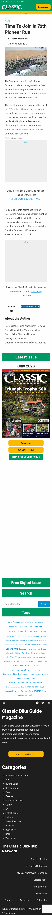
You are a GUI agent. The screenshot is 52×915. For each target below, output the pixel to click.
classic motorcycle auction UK (15, 640)
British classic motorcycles (18, 626)
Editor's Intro (12, 648)
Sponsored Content (12, 674)
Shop (8, 833)
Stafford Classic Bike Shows (25, 678)
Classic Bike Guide (30, 306)
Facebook (23, 649)
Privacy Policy (34, 908)
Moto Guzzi (28, 666)
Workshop (10, 838)
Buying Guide (11, 783)
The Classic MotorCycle (36, 687)
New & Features (13, 821)
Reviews (9, 825)
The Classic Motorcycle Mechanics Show (18, 691)
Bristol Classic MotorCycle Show (32, 622)
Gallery (8, 804)
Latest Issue (11, 812)
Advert (26, 142)
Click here (36, 291)
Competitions (12, 787)
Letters (22, 661)
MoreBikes (30, 661)
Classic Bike (37, 626)
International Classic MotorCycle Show (20, 653)
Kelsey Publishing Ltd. (15, 908)
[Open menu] (26, 12)
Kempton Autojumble (11, 661)
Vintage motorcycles (25, 695)
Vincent (44, 691)
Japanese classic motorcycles (28, 657)
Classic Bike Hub (39, 631)
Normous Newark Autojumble (23, 670)
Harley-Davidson (34, 649)
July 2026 (26, 365)
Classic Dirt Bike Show (38, 636)
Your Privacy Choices (26, 754)
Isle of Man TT (11, 657)
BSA (30, 626)
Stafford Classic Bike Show (39, 674)
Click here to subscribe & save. (26, 198)
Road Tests (11, 829)
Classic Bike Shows (22, 636)
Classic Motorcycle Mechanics (35, 645)
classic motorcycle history (13, 645)
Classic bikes (9, 636)
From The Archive (14, 800)
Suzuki (23, 687)
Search (44, 604)
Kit (6, 808)
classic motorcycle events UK (36, 640)
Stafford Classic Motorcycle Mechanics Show (25, 683)
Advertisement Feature (17, 775)
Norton (37, 670)
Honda (43, 649)
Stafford (26, 674)
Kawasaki (42, 657)
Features (9, 796)
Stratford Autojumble (13, 687)
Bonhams (16, 622)
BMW (10, 622)
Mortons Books (18, 666)
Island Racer (40, 653)
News (7, 20)
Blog (7, 779)
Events (8, 792)
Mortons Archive (41, 661)
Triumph (37, 691)
